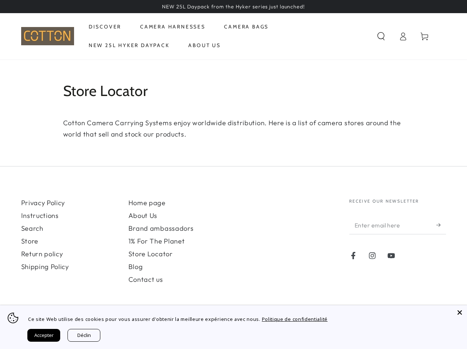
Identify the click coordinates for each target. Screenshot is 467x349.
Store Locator (150, 254)
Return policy (42, 254)
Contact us (145, 279)
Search (32, 228)
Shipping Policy (45, 266)
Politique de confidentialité (295, 319)
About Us (143, 215)
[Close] (459, 312)
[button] (381, 36)
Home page (147, 203)
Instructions (40, 215)
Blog (135, 266)
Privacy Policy (43, 203)
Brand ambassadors (161, 228)
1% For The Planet (156, 241)
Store (29, 241)
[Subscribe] (441, 225)
